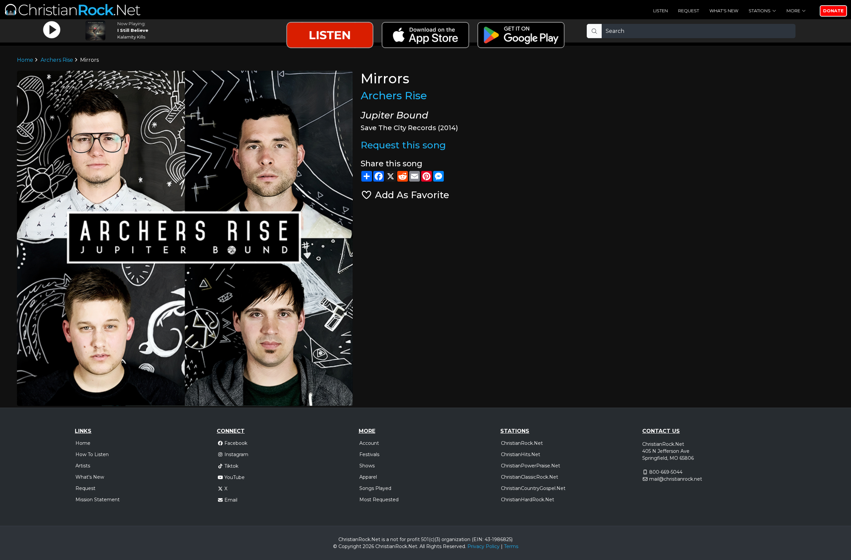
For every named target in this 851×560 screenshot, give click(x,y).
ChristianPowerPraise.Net (530, 465)
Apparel (368, 477)
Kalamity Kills (131, 37)
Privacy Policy (483, 546)
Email (230, 500)
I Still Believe (132, 30)
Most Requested (379, 499)
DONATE (833, 10)
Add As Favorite (410, 194)
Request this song (403, 145)
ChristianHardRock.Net (527, 499)
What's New (723, 10)
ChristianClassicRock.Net (529, 477)
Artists (82, 465)
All (422, 546)
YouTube (234, 477)
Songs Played (375, 488)
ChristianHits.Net (520, 454)
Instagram (236, 454)
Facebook (235, 443)
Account (369, 443)
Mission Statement (97, 499)
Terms (511, 546)
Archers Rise (57, 60)
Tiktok (231, 466)
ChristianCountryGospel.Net (533, 488)
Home (25, 60)
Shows (367, 465)
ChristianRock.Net (522, 443)
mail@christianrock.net (675, 479)
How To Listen (92, 454)
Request (688, 10)
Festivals (369, 454)
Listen (660, 10)
